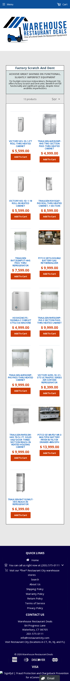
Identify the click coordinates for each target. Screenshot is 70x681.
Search (35, 579)
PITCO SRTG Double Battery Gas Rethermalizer (49, 260)
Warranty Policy (35, 593)
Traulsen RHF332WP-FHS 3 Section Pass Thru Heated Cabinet (49, 320)
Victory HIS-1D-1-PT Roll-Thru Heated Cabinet (20, 143)
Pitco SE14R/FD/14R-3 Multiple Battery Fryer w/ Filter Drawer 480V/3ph (50, 438)
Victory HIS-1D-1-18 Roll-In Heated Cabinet (20, 203)
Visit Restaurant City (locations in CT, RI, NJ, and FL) (35, 642)
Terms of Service (35, 603)
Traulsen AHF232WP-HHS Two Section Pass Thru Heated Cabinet (49, 145)
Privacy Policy (35, 608)
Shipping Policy (34, 589)
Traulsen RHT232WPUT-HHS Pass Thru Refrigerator (20, 262)
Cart (64, 4)
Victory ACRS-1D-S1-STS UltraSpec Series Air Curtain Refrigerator (49, 379)
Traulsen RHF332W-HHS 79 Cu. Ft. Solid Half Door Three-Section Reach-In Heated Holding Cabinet (21, 441)
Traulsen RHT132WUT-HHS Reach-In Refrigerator (20, 502)
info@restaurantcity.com (35, 637)
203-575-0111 (35, 633)
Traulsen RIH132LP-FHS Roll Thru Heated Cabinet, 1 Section (49, 203)
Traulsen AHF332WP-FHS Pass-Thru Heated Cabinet (20, 377)
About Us (35, 584)
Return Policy (35, 598)
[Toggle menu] (62, 565)
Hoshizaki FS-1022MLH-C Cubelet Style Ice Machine (20, 320)
